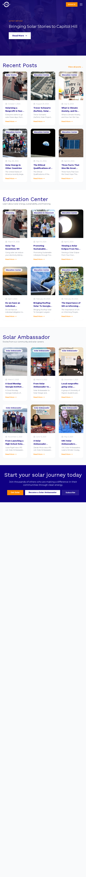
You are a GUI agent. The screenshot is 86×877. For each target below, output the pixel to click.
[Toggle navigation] (81, 4)
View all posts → (75, 67)
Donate (71, 4)
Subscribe (70, 492)
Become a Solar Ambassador (43, 492)
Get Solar (15, 492)
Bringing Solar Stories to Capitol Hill (43, 26)
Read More (18, 35)
